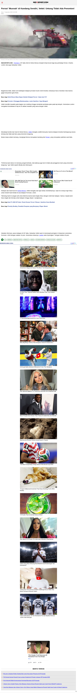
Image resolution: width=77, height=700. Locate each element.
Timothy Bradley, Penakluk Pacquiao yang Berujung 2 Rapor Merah (28, 206)
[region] (38, 696)
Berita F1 (59, 239)
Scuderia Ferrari (40, 239)
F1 (5, 239)
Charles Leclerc (50, 239)
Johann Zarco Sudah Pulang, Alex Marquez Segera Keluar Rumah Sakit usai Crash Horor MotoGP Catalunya (32, 684)
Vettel (30, 132)
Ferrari (48, 137)
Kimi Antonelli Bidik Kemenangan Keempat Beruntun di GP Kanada (21, 680)
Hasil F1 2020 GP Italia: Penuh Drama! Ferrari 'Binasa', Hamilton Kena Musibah (31, 202)
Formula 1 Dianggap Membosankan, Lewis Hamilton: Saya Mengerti (28, 101)
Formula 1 (17, 63)
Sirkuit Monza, (22, 190)
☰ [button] (2, 2)
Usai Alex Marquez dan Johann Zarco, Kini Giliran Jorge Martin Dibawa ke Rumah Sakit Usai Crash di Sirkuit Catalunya (35, 687)
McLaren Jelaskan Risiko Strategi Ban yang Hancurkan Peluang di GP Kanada (24, 673)
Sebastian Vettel (17, 239)
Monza (32, 239)
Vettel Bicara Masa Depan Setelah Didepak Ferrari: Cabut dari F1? (27, 97)
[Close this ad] (76, 691)
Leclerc (41, 235)
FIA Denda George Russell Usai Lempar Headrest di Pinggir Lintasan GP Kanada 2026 (26, 677)
